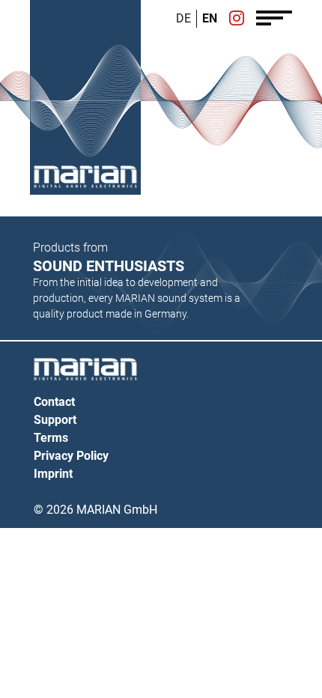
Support (55, 420)
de (183, 18)
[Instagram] (236, 19)
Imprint (53, 474)
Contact (54, 402)
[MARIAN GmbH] (85, 177)
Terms (51, 438)
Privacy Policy (71, 456)
